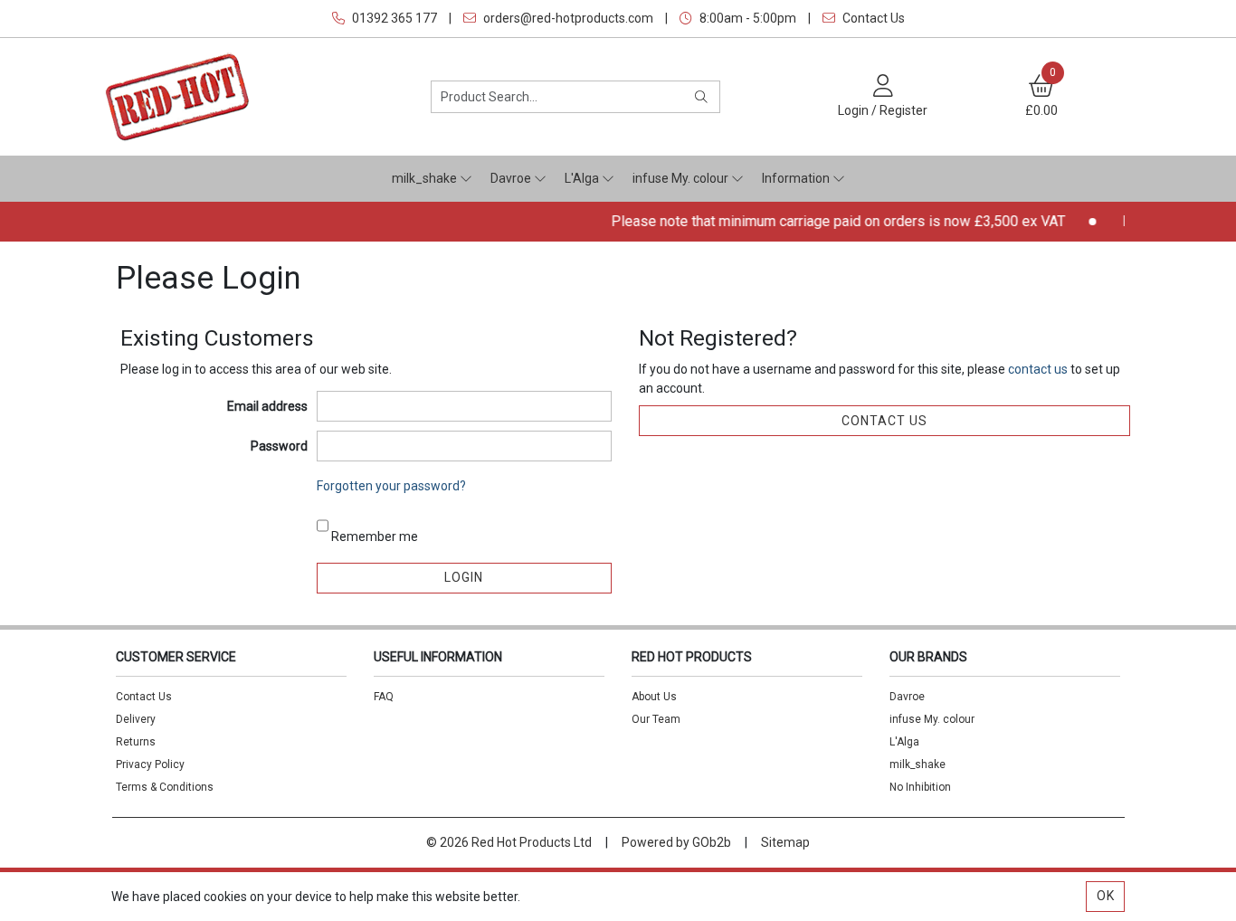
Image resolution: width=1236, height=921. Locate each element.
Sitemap (785, 842)
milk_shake (426, 178)
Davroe (512, 178)
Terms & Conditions (165, 787)
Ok (1106, 895)
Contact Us (872, 18)
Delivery (136, 719)
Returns (136, 742)
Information (797, 178)
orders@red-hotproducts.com (566, 18)
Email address (267, 406)
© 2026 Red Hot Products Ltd (509, 842)
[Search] (701, 96)
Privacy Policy (150, 764)
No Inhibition (920, 787)
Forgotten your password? (391, 486)
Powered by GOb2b (676, 842)
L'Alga (583, 178)
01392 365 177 (393, 18)
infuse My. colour (681, 178)
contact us (1039, 369)
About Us (654, 696)
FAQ (384, 696)
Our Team (656, 719)
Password (279, 446)
